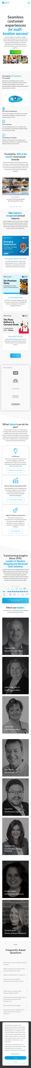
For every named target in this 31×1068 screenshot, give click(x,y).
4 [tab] (19, 207)
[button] (29, 2)
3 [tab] (16, 207)
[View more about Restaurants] (15, 186)
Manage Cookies (15, 1053)
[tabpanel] (15, 190)
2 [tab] (13, 207)
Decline (15, 1061)
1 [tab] (10, 207)
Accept (15, 1057)
